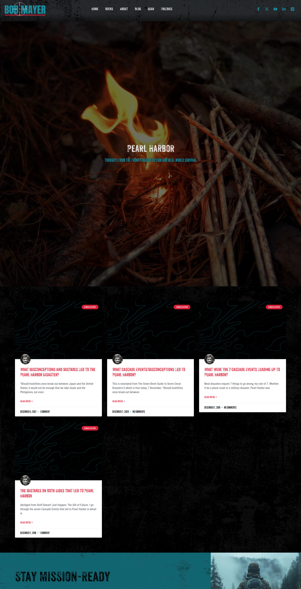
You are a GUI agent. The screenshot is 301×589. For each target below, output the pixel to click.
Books (109, 9)
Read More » (26, 401)
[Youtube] (275, 9)
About (124, 9)
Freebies (166, 9)
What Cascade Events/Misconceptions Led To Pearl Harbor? (148, 372)
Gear (151, 9)
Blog (138, 9)
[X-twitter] (267, 9)
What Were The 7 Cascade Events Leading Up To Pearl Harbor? (242, 372)
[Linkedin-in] (284, 9)
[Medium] (292, 9)
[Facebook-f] (258, 9)
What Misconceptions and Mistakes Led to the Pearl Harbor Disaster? (57, 372)
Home (94, 9)
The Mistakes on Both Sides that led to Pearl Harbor (57, 493)
